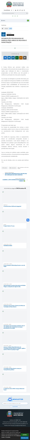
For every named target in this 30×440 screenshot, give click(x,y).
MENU (4, 20)
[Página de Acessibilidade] (24, 10)
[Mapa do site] (22, 10)
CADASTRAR (15, 406)
